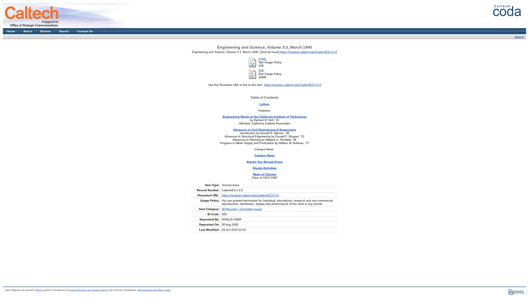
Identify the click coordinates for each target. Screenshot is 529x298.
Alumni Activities (264, 168)
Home (11, 31)
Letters (264, 104)
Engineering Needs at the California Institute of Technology (265, 116)
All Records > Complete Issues (242, 209)
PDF (261, 70)
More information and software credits (154, 290)
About (27, 31)
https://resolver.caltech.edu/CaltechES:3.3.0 (308, 52)
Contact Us (85, 31)
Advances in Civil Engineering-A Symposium (264, 129)
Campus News (265, 155)
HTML (263, 59)
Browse (45, 31)
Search (64, 31)
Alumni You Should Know (264, 161)
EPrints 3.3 (41, 290)
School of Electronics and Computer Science (88, 290)
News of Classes (264, 174)
